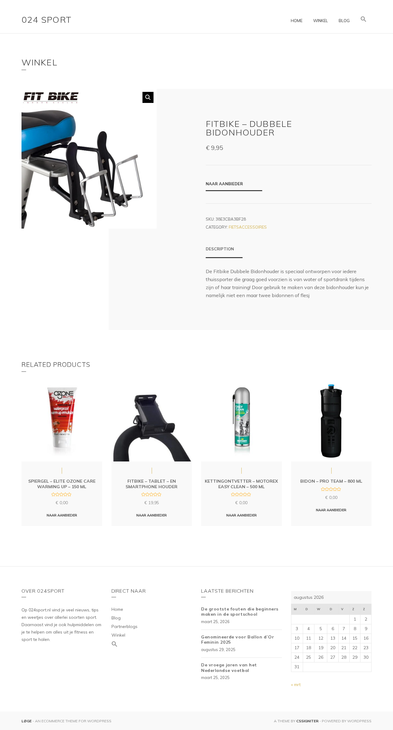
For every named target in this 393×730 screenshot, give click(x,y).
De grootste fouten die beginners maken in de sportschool (239, 611)
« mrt (296, 684)
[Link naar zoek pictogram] (363, 19)
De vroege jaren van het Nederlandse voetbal (229, 667)
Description (220, 248)
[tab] (224, 252)
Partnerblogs (124, 626)
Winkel (320, 20)
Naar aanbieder (224, 183)
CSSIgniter (307, 721)
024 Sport (46, 19)
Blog (344, 20)
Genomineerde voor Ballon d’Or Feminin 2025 (237, 639)
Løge (27, 721)
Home (296, 20)
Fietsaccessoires (248, 227)
